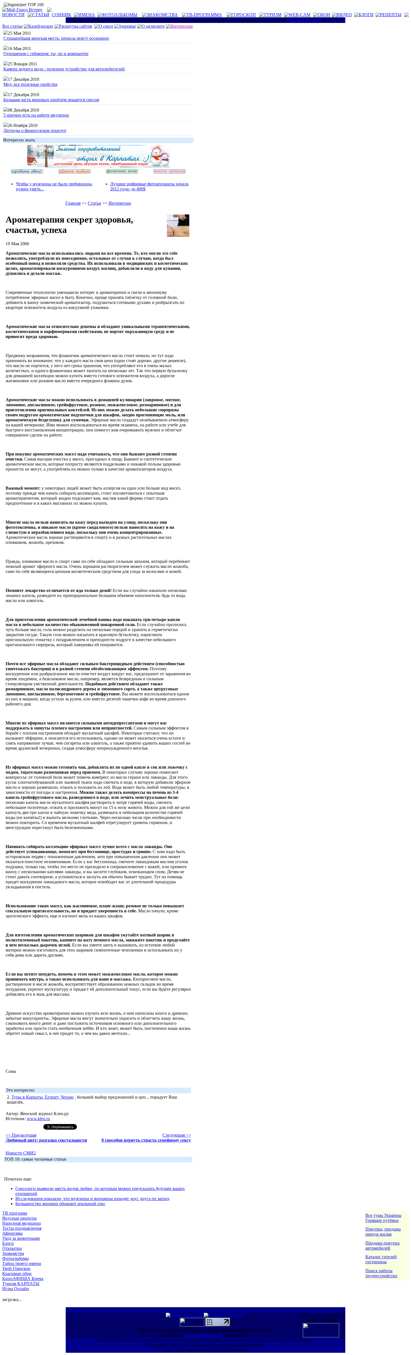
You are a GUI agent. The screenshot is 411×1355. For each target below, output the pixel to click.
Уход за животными (21, 1238)
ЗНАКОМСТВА (162, 14)
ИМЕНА (86, 14)
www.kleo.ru (38, 1118)
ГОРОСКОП (243, 14)
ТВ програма (14, 1213)
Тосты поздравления (21, 1228)
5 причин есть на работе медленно (36, 115)
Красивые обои (17, 1273)
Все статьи (12, 26)
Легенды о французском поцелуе (34, 130)
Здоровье (127, 26)
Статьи (94, 203)
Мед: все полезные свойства (30, 84)
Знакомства (13, 1253)
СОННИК (61, 14)
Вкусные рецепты (19, 1218)
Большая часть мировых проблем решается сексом (51, 99)
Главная (73, 203)
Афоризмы (12, 1233)
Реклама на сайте (304, 20)
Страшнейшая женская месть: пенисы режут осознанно (56, 38)
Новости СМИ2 (21, 1153)
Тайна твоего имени (21, 1263)
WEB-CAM (299, 14)
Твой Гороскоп (16, 1268)
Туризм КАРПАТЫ (20, 1283)
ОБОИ (324, 14)
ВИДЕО (344, 14)
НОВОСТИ (13, 14)
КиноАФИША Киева (22, 1278)
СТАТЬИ (40, 14)
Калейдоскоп (40, 26)
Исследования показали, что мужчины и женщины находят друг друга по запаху (92, 1198)
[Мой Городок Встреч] (98, 166)
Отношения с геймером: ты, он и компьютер (45, 53)
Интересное (119, 203)
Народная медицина (21, 1223)
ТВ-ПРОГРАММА (204, 14)
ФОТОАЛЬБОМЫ (119, 14)
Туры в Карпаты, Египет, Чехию (42, 1097)
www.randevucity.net (203, 1335)
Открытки (12, 1248)
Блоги (8, 1243)
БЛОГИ (366, 14)
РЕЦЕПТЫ (390, 14)
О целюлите (153, 26)
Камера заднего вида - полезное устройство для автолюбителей (64, 69)
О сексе (106, 26)
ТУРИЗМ (273, 14)
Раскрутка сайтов (75, 26)
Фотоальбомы (15, 1258)
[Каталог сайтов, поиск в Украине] (193, 1325)
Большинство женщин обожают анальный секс (60, 1203)
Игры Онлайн (15, 1288)
